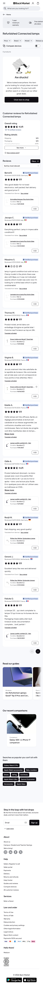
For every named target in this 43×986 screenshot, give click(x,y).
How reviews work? (13, 153)
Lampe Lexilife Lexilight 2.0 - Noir (20, 443)
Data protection (9, 922)
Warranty (7, 919)
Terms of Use (8, 912)
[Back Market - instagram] (5, 852)
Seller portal (8, 867)
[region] (21, 684)
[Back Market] (21, 3)
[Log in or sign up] (33, 3)
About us (7, 842)
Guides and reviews (11, 883)
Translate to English (11, 333)
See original (24, 193)
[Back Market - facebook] (15, 852)
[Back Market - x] (20, 852)
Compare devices (10, 887)
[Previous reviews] (32, 651)
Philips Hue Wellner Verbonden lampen (22, 580)
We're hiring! (8, 848)
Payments (7, 870)
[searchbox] (23, 8)
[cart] (38, 3)
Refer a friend (8, 901)
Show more (9, 434)
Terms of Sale (8, 915)
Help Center (8, 880)
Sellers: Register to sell (12, 864)
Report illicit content (11, 935)
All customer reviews (11, 890)
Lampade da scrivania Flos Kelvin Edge (22, 241)
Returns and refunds (11, 877)
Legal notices (8, 932)
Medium (7, 952)
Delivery (7, 874)
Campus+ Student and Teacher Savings (18, 845)
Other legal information (12, 928)
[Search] (5, 8)
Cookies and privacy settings (14, 925)
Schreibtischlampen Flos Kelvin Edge (21, 199)
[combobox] (7, 41)
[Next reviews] (38, 651)
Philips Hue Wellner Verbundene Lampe (22, 538)
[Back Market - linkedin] (10, 852)
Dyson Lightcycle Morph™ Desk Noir (21, 339)
